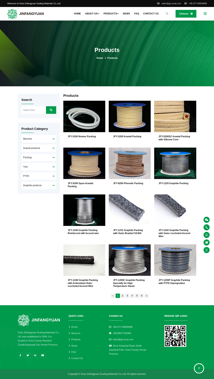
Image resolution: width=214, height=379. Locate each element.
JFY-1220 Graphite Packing (173, 183)
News (126, 13)
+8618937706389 (122, 333)
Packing (27, 157)
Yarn (25, 166)
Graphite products (32, 185)
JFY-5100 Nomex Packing (82, 136)
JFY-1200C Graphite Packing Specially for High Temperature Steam (129, 283)
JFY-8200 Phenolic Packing (128, 183)
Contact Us (77, 358)
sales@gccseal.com (171, 3)
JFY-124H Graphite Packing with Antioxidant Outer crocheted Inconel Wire (83, 283)
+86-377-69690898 (198, 3)
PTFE (26, 176)
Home (77, 13)
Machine (27, 139)
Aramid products (31, 148)
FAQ (136, 13)
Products (110, 13)
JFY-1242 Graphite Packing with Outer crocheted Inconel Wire (174, 233)
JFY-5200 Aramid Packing (127, 136)
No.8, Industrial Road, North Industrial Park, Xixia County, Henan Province (127, 350)
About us (91, 13)
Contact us (151, 13)
